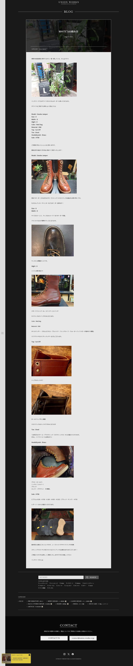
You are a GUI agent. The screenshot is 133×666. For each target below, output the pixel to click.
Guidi (91, 585)
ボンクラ (77, 585)
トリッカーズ (54, 583)
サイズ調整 (42, 588)
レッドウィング (44, 583)
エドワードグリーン (89, 583)
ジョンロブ (68, 585)
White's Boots (42, 49)
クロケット (42, 585)
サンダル (51, 588)
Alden (62, 583)
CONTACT (68, 625)
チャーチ (60, 585)
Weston (79, 583)
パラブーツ (70, 583)
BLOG (68, 11)
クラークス (51, 585)
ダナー (84, 585)
